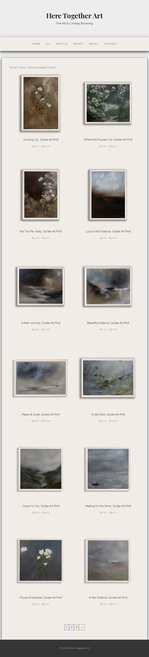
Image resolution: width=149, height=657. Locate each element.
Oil (48, 44)
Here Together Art (74, 15)
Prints (78, 44)
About (93, 44)
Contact (110, 44)
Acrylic (62, 44)
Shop (22, 67)
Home (36, 44)
